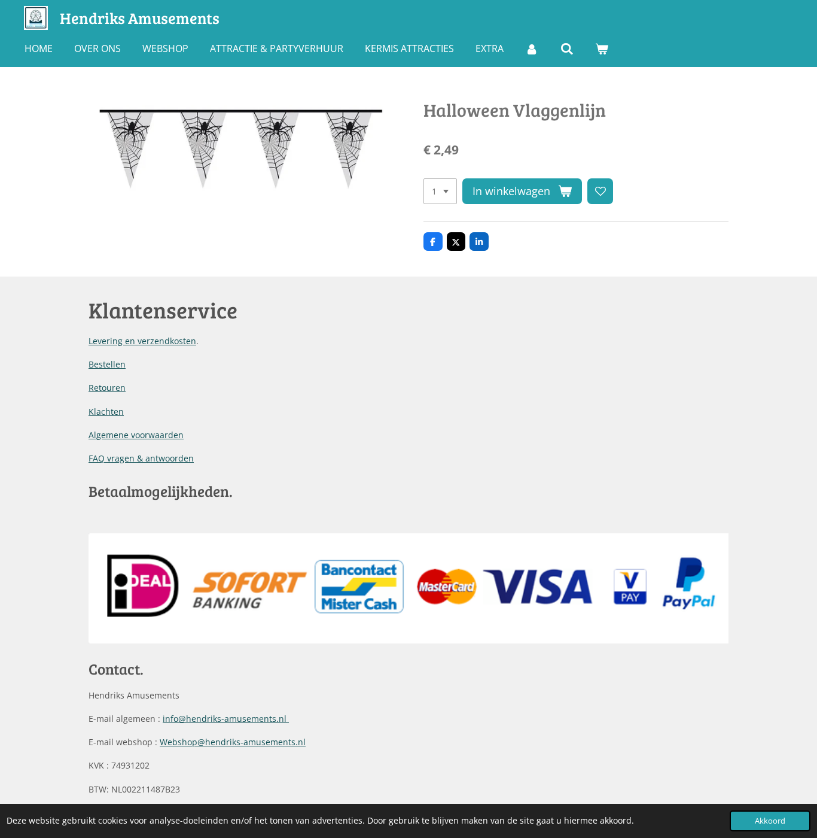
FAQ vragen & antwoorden (141, 458)
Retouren (107, 387)
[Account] (531, 48)
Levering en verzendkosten (142, 341)
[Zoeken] (566, 48)
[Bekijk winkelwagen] (601, 48)
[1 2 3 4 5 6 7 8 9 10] (440, 191)
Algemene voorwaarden (136, 435)
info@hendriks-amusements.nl (226, 718)
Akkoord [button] (770, 821)
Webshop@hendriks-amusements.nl (233, 742)
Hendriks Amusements (140, 17)
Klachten (106, 411)
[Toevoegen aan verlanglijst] (600, 191)
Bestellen (107, 364)
